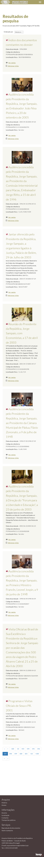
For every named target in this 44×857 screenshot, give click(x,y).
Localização (5, 815)
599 (15, 754)
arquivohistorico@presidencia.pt (17, 845)
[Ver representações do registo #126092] (22, 157)
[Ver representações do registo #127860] (22, 399)
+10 (31, 754)
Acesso (4, 805)
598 (10, 754)
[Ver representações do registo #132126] (22, 561)
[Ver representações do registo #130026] (22, 314)
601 (26, 754)
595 (33, 749)
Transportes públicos (8, 820)
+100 (37, 754)
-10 (18, 749)
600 (21, 754)
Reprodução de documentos (11, 828)
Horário (4, 813)
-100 (12, 749)
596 (38, 749)
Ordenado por (8, 32)
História (4, 803)
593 (23, 749)
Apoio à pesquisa (7, 830)
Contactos (5, 818)
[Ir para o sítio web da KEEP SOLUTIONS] (39, 854)
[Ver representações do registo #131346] (22, 476)
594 (28, 749)
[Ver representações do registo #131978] (22, 84)
